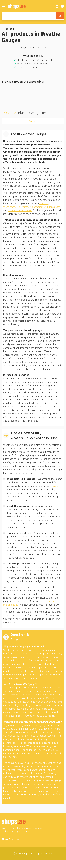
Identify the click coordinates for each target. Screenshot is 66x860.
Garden (9, 28)
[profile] (57, 6)
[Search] (60, 15)
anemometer (39, 206)
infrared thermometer (20, 210)
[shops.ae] (28, 6)
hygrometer (54, 206)
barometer (25, 206)
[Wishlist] (62, 6)
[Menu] (3, 6)
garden (56, 485)
